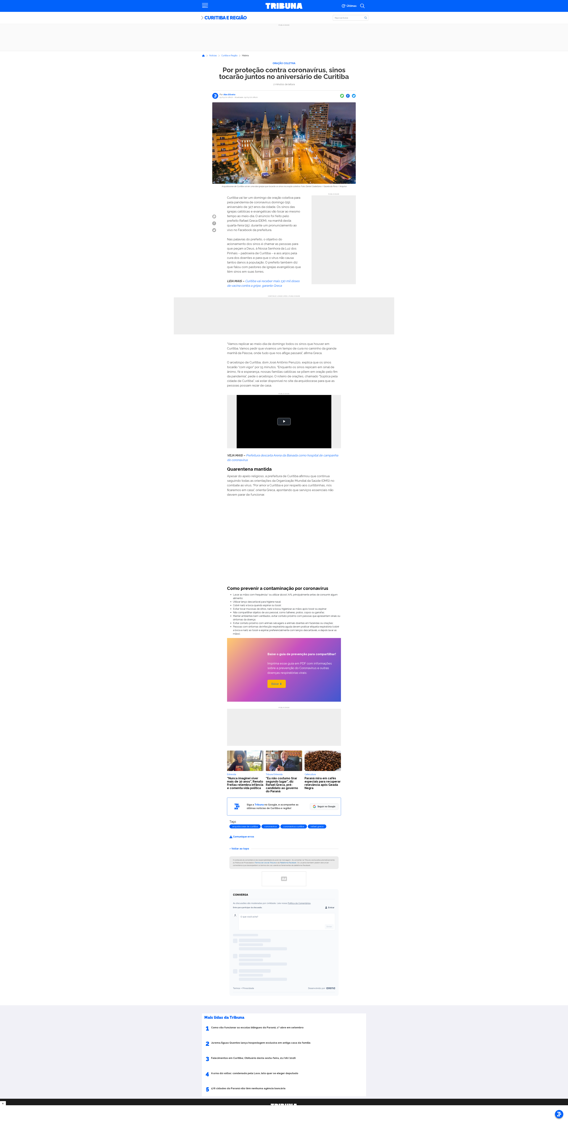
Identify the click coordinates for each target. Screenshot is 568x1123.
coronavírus (270, 826)
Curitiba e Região (225, 17)
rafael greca (317, 826)
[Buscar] (365, 17)
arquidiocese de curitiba (245, 826)
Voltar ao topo (240, 848)
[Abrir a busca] (362, 5)
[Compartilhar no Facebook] (348, 96)
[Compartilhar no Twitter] (354, 96)
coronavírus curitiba (293, 826)
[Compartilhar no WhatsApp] (342, 96)
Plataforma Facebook (288, 863)
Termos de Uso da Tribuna (265, 863)
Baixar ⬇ (276, 683)
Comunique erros (243, 836)
